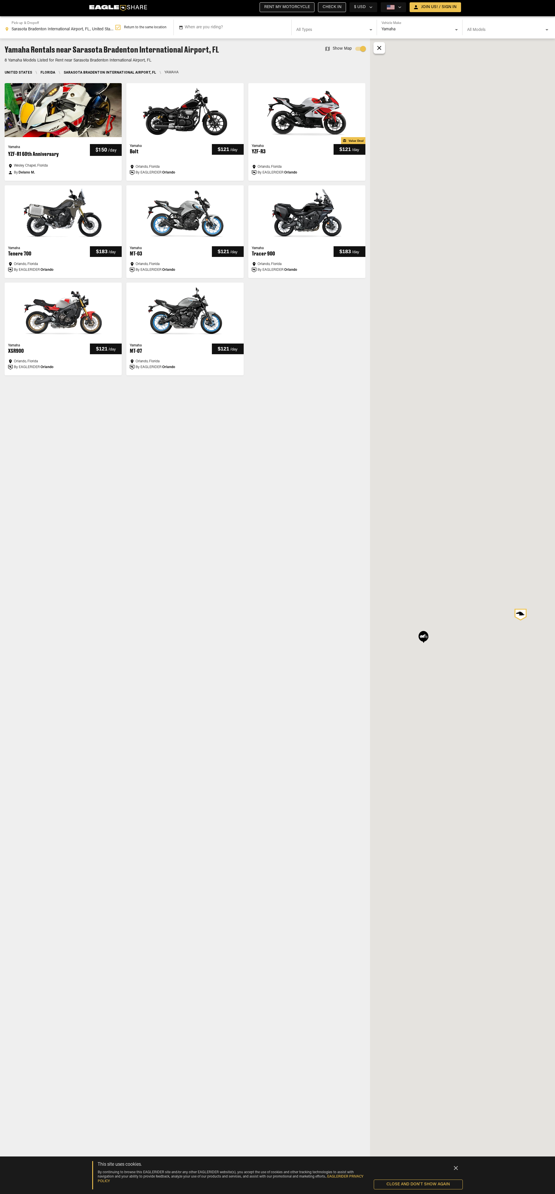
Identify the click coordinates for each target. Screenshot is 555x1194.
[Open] (371, 30)
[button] (287, 7)
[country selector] (393, 7)
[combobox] (60, 27)
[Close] (456, 1168)
